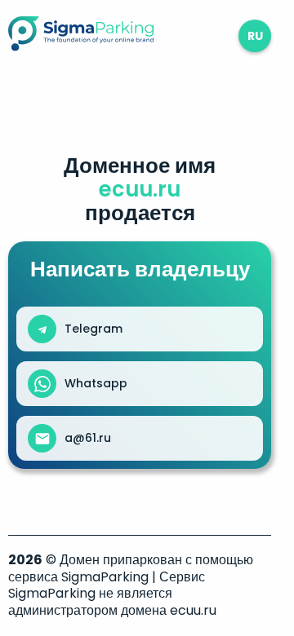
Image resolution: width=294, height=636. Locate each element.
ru (255, 36)
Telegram (93, 328)
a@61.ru (88, 437)
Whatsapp (96, 383)
